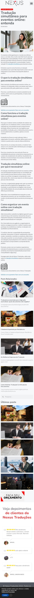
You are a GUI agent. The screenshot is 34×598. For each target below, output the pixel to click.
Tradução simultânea (7, 9)
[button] (31, 3)
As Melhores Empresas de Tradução (12, 357)
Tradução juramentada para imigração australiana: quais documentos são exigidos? (15, 300)
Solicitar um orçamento (8, 110)
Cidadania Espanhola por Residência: (13, 329)
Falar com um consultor (22, 110)
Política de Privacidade (8, 592)
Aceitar (5, 595)
